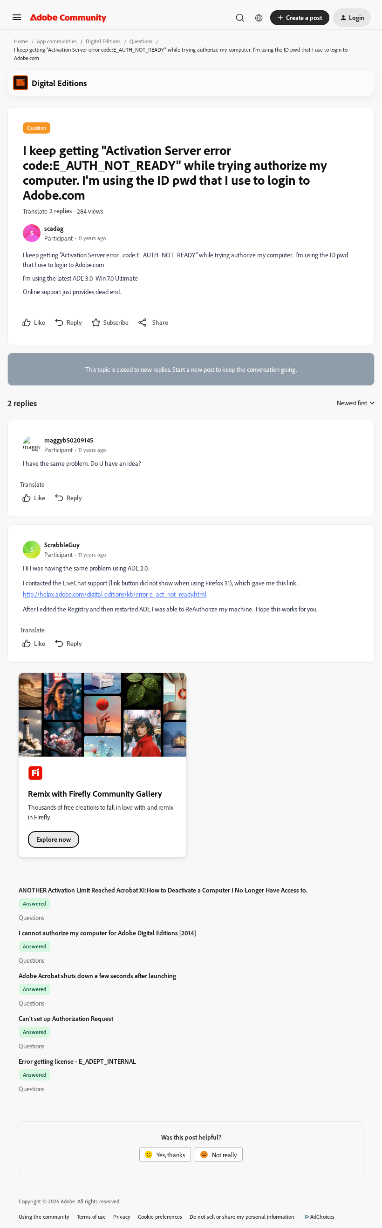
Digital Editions (103, 41)
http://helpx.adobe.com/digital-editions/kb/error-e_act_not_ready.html (114, 594)
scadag (53, 228)
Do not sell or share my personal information (242, 1216)
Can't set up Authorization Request (66, 1018)
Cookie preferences (160, 1216)
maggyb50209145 (68, 440)
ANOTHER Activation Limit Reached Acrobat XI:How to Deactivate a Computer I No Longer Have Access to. (163, 890)
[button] (16, 20)
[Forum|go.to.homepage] (68, 17)
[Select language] (259, 17)
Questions (141, 41)
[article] (190, 470)
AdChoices (322, 1216)
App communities (57, 41)
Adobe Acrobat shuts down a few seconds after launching (97, 976)
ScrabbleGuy (62, 545)
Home (21, 41)
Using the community (44, 1216)
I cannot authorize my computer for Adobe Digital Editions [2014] (107, 933)
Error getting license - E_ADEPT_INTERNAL (77, 1061)
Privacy (121, 1216)
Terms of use (91, 1216)
